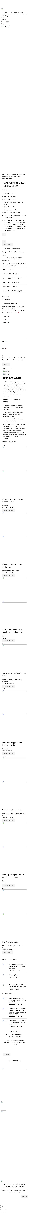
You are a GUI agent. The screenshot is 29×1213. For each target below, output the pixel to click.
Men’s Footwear (5, 1132)
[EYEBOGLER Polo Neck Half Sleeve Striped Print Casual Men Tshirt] (5, 968)
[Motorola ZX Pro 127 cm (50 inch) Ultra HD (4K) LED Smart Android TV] (5, 1001)
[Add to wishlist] (13, 496)
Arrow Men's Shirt (13, 1102)
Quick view (9, 496)
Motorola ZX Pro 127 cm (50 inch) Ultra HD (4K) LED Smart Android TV (17, 1000)
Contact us (4, 1172)
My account (4, 1169)
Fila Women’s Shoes (10, 942)
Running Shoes (16, 174)
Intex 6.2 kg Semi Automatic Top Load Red (17, 1112)
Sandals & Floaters (7, 813)
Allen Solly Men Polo (15, 975)
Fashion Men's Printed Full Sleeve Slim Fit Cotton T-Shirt (17, 985)
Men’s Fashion (5, 1138)
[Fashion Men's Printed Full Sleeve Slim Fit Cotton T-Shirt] (5, 987)
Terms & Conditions (6, 1155)
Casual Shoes (18, 679)
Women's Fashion (13, 570)
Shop (2, 1166)
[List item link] (14, 1086)
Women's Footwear (7, 679)
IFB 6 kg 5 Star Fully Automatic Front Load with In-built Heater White (17, 1022)
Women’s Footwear (6, 1135)
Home (4, 174)
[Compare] (4, 496)
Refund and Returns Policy (9, 1149)
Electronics (4, 1129)
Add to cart (7, 244)
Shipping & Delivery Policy (9, 1152)
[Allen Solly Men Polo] (5, 978)
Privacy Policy (5, 1146)
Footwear (9, 174)
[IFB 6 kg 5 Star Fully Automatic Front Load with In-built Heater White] (5, 1024)
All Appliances (5, 1120)
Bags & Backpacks (6, 1123)
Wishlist (3, 1175)
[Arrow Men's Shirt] (3, 1104)
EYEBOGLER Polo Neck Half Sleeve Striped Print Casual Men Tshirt (17, 966)
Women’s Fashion (6, 1141)
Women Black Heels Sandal (13, 810)
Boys (2, 1126)
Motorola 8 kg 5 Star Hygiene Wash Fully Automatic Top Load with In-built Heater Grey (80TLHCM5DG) (17, 1011)
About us (3, 1163)
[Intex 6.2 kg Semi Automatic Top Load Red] (3, 1113)
